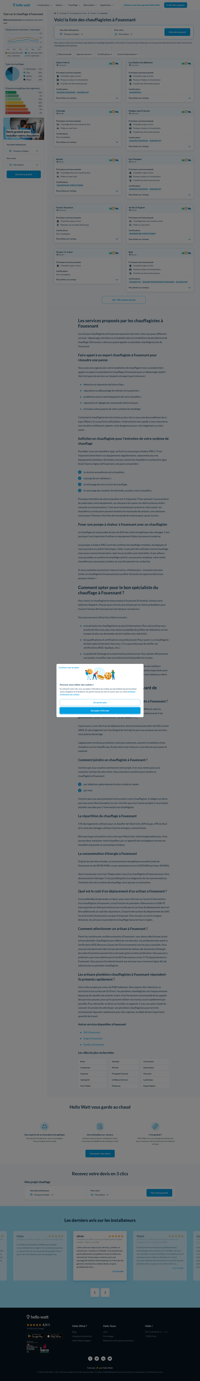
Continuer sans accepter (69, 667)
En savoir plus (100, 702)
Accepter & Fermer (100, 710)
